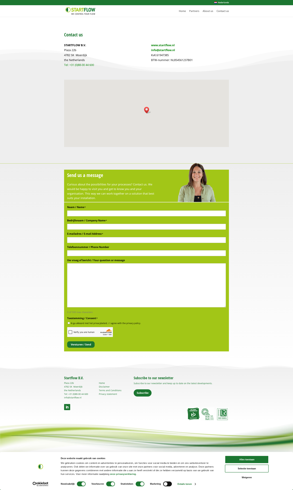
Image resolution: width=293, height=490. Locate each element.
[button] (147, 110)
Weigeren (247, 477)
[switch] (110, 483)
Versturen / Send (81, 344)
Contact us (223, 11)
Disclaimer (104, 386)
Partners (194, 11)
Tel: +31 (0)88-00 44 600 (76, 394)
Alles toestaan (246, 459)
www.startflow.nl (163, 45)
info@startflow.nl (163, 50)
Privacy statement (108, 394)
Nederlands (223, 2)
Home (182, 11)
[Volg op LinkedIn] (67, 407)
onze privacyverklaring (123, 474)
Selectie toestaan (247, 468)
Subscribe (142, 393)
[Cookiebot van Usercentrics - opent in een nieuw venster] (40, 484)
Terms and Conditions (110, 390)
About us (208, 11)
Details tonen (184, 484)
